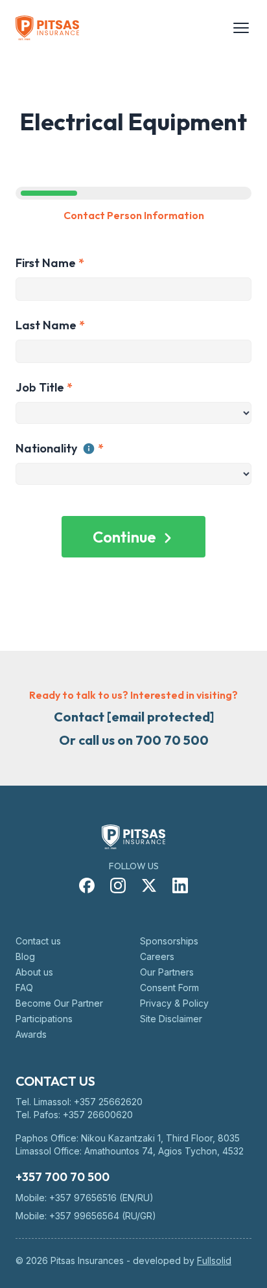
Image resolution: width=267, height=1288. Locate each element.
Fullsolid (214, 1260)
